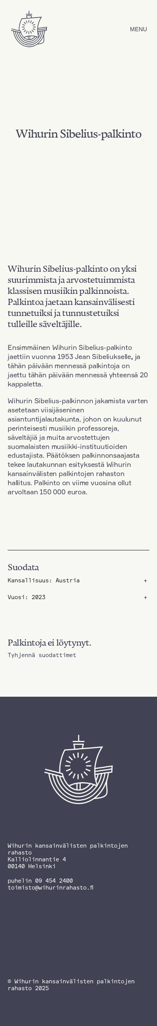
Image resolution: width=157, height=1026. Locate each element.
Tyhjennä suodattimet (42, 655)
